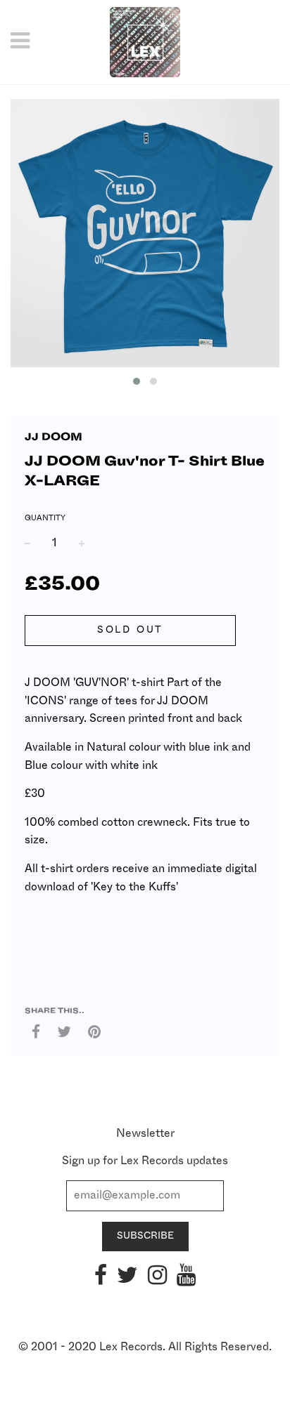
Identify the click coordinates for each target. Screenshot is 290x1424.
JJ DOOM (53, 437)
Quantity (45, 518)
